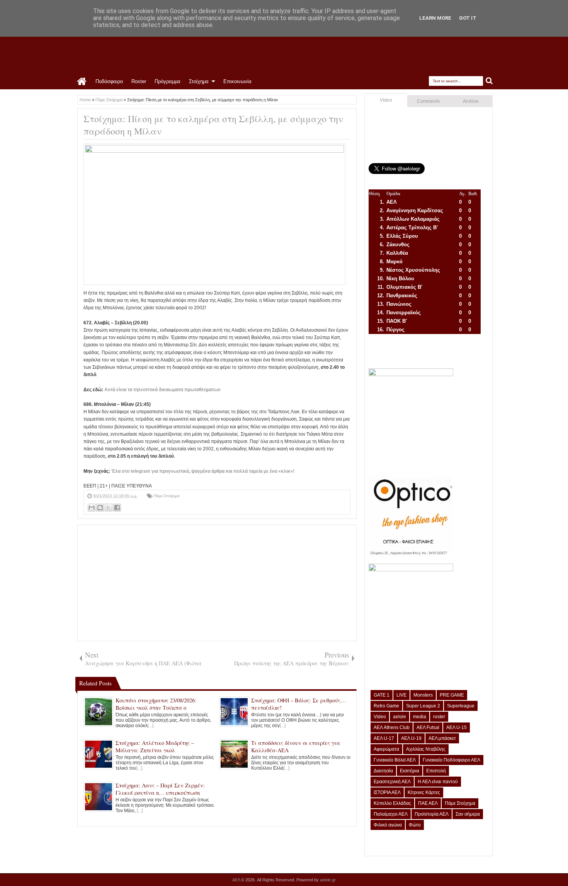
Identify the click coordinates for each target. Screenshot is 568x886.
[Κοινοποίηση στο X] (108, 507)
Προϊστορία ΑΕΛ (432, 814)
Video (386, 100)
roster (439, 716)
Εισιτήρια (409, 771)
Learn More (435, 18)
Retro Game (386, 706)
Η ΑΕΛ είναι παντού (438, 781)
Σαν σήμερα (468, 814)
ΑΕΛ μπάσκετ (442, 738)
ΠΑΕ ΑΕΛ (428, 803)
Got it (467, 18)
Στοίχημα (199, 81)
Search (489, 81)
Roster (138, 81)
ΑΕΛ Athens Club (392, 727)
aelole (399, 716)
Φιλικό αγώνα (388, 825)
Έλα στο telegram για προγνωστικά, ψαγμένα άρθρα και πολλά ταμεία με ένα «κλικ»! (202, 471)
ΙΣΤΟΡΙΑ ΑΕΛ (387, 792)
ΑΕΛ (236, 879)
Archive (471, 101)
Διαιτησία (383, 771)
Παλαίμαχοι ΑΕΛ (391, 814)
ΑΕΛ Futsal (428, 727)
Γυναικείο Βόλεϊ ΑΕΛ (395, 760)
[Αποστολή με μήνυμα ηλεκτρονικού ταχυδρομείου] (91, 507)
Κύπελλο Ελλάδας (392, 803)
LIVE (401, 695)
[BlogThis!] (100, 507)
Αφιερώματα (386, 749)
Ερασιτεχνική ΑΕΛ (392, 781)
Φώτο (415, 825)
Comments (428, 101)
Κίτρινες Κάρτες (424, 792)
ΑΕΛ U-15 (456, 727)
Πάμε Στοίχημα (167, 496)
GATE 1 (381, 695)
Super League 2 (423, 706)
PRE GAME (452, 695)
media (419, 716)
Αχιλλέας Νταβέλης (426, 749)
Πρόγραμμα (167, 81)
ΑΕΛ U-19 (411, 738)
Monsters (423, 695)
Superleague (460, 706)
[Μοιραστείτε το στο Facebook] (117, 507)
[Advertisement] (216, 583)
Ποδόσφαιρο (109, 81)
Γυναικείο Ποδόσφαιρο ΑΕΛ (451, 760)
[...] (150, 725)
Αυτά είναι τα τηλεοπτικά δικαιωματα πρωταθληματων (162, 389)
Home (82, 81)
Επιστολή (436, 771)
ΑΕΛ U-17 (384, 738)
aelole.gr (328, 879)
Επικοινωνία (237, 81)
